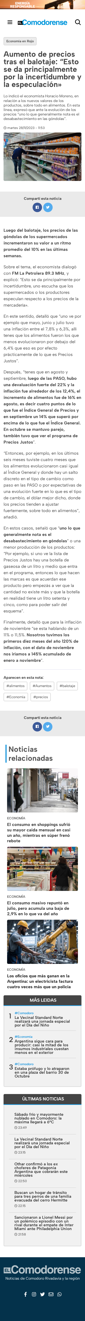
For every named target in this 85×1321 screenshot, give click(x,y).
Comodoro (25, 1013)
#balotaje (67, 686)
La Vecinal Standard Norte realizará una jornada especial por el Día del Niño (42, 1021)
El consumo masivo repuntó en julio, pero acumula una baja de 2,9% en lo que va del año (38, 908)
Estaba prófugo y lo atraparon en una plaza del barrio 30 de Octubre (42, 1072)
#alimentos (15, 686)
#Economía (15, 697)
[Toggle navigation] (10, 22)
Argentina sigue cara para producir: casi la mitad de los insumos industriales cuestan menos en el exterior (42, 1047)
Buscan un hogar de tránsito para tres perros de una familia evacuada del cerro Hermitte (42, 1196)
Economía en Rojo (20, 41)
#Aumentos (42, 686)
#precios (40, 697)
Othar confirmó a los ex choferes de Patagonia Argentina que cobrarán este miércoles (41, 1170)
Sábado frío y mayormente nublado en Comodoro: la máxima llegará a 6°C (39, 1118)
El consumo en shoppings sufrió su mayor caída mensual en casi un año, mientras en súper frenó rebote (38, 832)
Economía (24, 1037)
